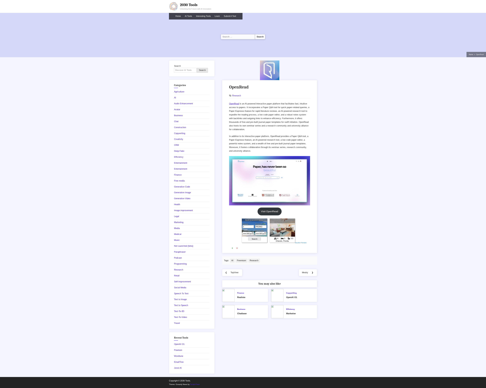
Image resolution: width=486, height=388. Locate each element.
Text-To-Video (180, 317)
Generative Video (182, 198)
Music (177, 240)
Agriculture (179, 91)
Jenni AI (178, 368)
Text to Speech (181, 305)
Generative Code (182, 187)
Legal (176, 216)
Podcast (178, 258)
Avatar (177, 109)
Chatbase (242, 313)
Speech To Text (181, 293)
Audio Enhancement (183, 103)
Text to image (180, 299)
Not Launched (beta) (183, 246)
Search (177, 66)
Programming (180, 264)
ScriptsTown (195, 384)
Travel (177, 323)
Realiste (241, 297)
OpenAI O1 (291, 297)
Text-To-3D (179, 311)
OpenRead (234, 104)
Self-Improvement (182, 281)
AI (232, 260)
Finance (240, 293)
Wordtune (178, 356)
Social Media (180, 287)
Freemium (241, 260)
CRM (176, 145)
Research (236, 95)
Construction (180, 127)
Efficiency (290, 309)
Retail (176, 275)
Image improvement (183, 210)
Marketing (178, 222)
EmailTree (179, 362)
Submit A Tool (230, 16)
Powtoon (178, 350)
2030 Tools (188, 5)
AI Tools (188, 16)
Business (241, 309)
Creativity (178, 139)
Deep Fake (179, 151)
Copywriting (291, 293)
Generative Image (182, 192)
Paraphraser (180, 252)
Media (177, 228)
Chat (176, 121)
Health (177, 204)
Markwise (291, 313)
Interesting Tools (203, 16)
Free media (179, 181)
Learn (217, 16)
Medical (177, 234)
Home (178, 16)
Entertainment (180, 163)
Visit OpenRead (269, 211)
